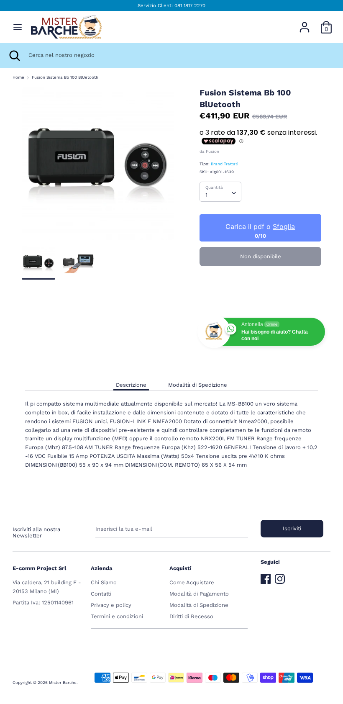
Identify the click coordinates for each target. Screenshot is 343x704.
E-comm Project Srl (39, 568)
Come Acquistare (191, 582)
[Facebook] (266, 577)
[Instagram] (280, 577)
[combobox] (220, 192)
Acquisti (180, 568)
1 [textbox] (206, 195)
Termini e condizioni (117, 616)
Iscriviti (292, 528)
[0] (326, 23)
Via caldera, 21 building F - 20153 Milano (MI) (47, 586)
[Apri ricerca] (14, 55)
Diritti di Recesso (191, 616)
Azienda (102, 568)
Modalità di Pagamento (199, 594)
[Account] (304, 23)
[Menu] (17, 27)
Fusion (212, 151)
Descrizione (131, 385)
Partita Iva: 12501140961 (43, 602)
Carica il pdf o (260, 226)
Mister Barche (63, 682)
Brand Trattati (224, 164)
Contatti (101, 594)
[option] (98, 166)
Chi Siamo (104, 582)
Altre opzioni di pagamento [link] (260, 300)
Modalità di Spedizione (197, 385)
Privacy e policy (111, 605)
